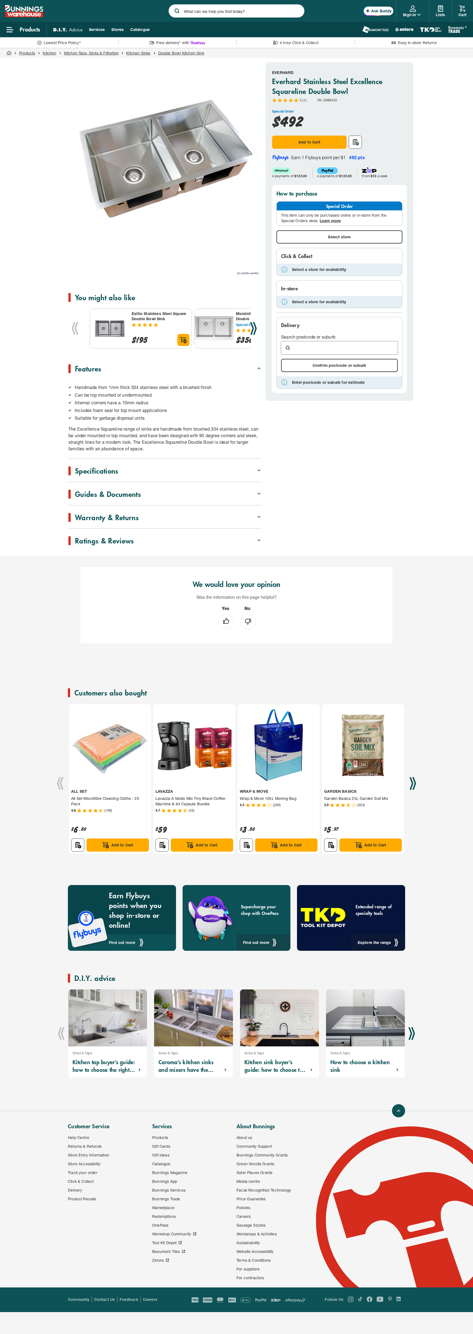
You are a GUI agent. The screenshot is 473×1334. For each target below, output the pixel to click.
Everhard (282, 72)
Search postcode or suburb (308, 336)
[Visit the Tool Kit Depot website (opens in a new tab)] (431, 29)
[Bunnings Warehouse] (23, 15)
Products (27, 53)
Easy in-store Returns (417, 42)
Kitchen (49, 53)
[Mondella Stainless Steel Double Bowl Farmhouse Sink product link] (214, 328)
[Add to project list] (355, 142)
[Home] (9, 53)
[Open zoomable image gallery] (254, 250)
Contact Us (104, 1299)
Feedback (129, 1299)
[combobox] (236, 11)
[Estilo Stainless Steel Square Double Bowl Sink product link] (109, 328)
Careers (150, 1299)
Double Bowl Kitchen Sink (181, 53)
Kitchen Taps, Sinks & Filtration (91, 53)
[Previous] (75, 328)
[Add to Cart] (183, 340)
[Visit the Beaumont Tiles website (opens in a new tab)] (375, 29)
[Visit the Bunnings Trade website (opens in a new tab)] (457, 29)
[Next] (253, 328)
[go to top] (398, 1110)
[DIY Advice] (67, 29)
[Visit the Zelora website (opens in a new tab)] (404, 29)
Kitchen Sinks (138, 53)
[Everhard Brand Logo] (248, 273)
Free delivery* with (172, 42)
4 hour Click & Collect (299, 42)
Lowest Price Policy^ (62, 42)
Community (79, 1299)
